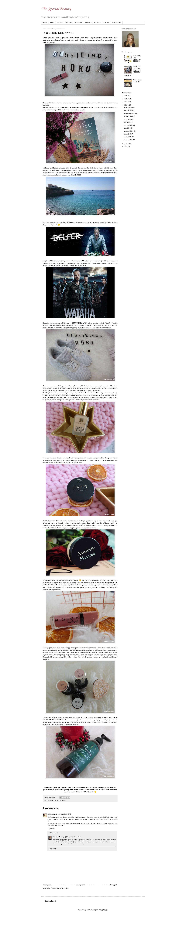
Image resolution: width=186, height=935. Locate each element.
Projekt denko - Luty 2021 (137, 81)
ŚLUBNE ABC (79, 22)
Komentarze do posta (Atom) (59, 888)
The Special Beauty (56, 9)
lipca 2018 (127, 122)
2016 (126, 147)
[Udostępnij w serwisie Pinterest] (69, 797)
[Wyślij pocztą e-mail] (60, 797)
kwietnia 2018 (128, 131)
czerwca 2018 (128, 125)
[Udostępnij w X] (65, 797)
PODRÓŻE (97, 22)
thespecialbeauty (58, 837)
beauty (51, 800)
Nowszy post (47, 885)
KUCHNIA (88, 22)
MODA (52, 22)
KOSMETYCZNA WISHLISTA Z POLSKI (137, 58)
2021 (126, 96)
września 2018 (128, 116)
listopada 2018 (128, 110)
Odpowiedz (51, 828)
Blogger (105, 910)
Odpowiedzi (54, 833)
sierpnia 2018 (128, 119)
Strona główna (80, 885)
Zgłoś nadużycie (50, 901)
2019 (126, 102)
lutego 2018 (128, 137)
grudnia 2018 (128, 107)
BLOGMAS (106, 22)
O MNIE (45, 22)
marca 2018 (127, 134)
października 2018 (129, 113)
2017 (126, 143)
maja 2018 (127, 128)
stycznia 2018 (128, 140)
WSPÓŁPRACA (116, 22)
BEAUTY (59, 22)
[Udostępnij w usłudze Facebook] (67, 797)
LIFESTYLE (68, 22)
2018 (126, 105)
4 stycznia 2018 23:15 (64, 814)
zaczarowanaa (52, 814)
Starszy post (113, 885)
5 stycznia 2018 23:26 (74, 837)
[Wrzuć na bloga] (62, 797)
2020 (126, 99)
